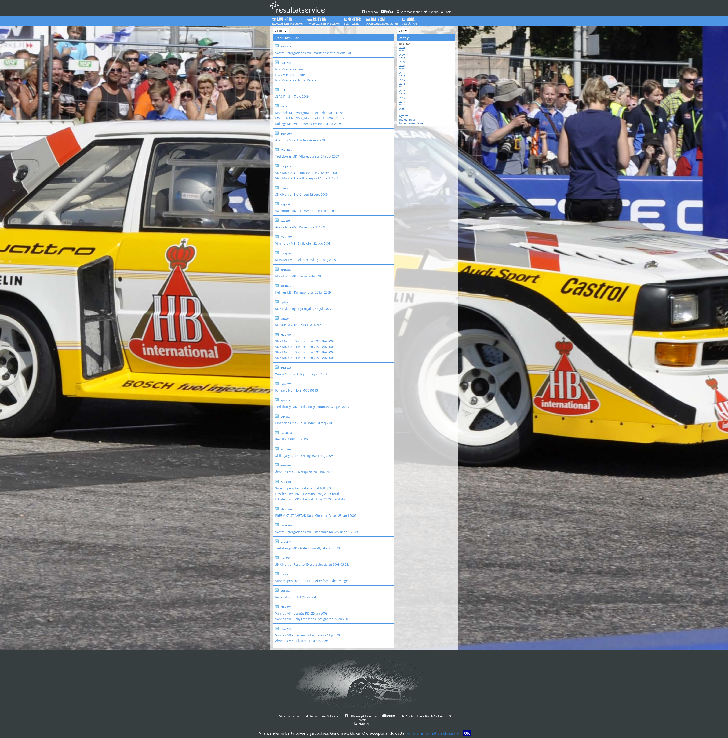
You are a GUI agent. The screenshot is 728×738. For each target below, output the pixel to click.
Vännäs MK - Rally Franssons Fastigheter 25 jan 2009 (312, 619)
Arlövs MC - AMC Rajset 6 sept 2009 (300, 227)
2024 (402, 55)
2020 (402, 69)
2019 (402, 73)
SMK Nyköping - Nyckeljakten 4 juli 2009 (303, 309)
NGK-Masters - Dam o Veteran (296, 80)
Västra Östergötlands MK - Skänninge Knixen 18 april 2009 (316, 532)
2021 (402, 65)
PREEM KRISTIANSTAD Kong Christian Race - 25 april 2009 (315, 515)
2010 (402, 105)
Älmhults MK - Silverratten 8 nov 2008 (302, 641)
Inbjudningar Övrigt (411, 123)
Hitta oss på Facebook (363, 716)
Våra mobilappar (411, 12)
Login (448, 12)
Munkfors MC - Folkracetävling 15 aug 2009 (305, 260)
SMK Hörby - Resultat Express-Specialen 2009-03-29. (312, 564)
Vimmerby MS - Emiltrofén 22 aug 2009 (302, 243)
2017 (402, 80)
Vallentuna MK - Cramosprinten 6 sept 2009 (306, 211)
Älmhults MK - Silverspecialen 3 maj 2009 (304, 472)
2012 (402, 98)
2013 (402, 94)
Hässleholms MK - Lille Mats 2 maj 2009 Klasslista (310, 499)
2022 (402, 62)
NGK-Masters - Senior (290, 69)
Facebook (372, 12)
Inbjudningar (407, 119)
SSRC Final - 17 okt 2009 (292, 96)
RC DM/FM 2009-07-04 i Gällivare (298, 325)
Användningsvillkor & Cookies (424, 716)
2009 (402, 109)
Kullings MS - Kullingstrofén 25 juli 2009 (303, 292)
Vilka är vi (332, 716)
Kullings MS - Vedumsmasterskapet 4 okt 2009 (308, 124)
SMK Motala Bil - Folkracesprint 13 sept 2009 (306, 178)
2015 (402, 87)
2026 (402, 47)
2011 (402, 101)
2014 (402, 91)
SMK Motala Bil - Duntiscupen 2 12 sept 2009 (306, 173)
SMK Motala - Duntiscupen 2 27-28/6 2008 (304, 341)
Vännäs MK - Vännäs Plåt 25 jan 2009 (301, 613)
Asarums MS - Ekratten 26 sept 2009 (300, 140)
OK (467, 733)
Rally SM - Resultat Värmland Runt (299, 597)
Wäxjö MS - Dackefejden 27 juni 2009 (301, 374)
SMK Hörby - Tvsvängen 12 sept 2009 (301, 194)
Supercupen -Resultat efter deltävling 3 (303, 488)
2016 (402, 83)
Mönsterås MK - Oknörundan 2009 (299, 276)
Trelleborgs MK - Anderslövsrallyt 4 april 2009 (307, 548)
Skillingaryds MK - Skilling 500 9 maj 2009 (304, 456)
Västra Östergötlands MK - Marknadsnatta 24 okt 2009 (313, 53)
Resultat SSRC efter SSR (292, 439)
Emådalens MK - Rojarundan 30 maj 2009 (304, 423)
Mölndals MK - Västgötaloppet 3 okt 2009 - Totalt (309, 118)
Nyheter (404, 116)
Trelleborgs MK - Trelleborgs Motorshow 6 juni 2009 (312, 407)
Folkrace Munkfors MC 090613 (296, 390)
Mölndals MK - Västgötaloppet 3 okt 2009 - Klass (309, 113)
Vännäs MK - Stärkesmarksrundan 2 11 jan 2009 (309, 635)
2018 (402, 76)
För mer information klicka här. (433, 733)
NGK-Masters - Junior (290, 75)
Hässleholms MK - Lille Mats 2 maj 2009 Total (307, 494)
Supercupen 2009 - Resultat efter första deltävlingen (312, 581)
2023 (402, 58)
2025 (402, 51)
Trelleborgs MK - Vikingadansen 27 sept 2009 (307, 156)
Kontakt (433, 12)
